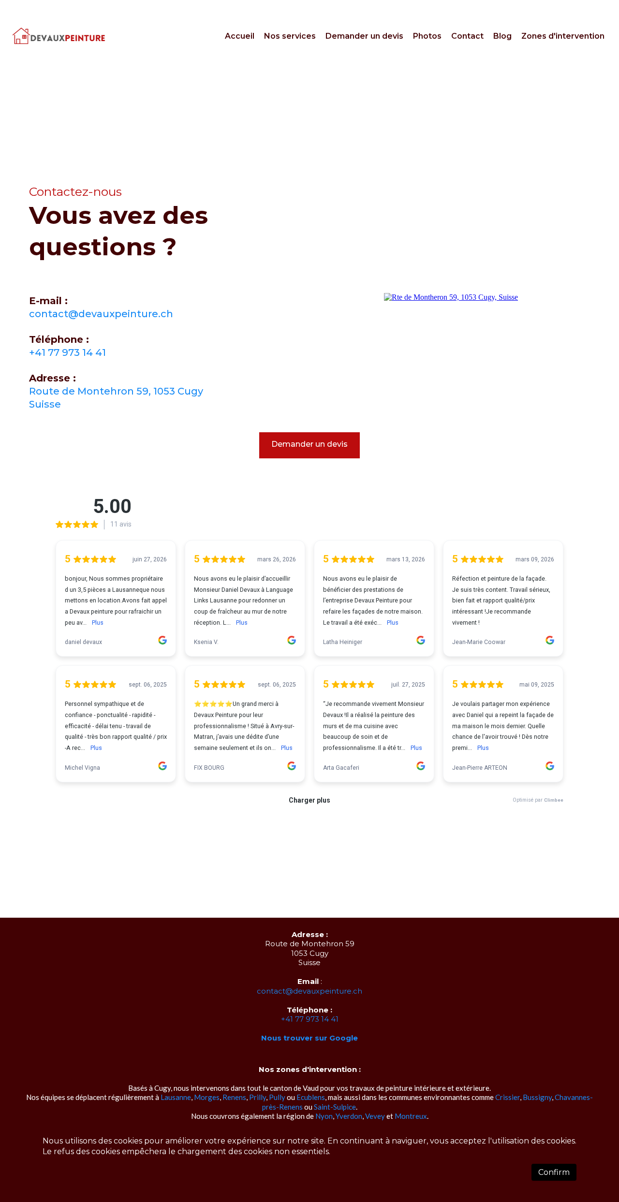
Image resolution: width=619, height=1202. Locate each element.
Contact (467, 36)
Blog (502, 36)
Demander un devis (364, 36)
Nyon (324, 1116)
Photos (427, 36)
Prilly (257, 1097)
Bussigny (537, 1097)
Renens (234, 1097)
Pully (277, 1097)
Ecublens (310, 1097)
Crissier (507, 1097)
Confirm (554, 1172)
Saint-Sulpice (335, 1106)
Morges (207, 1097)
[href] (451, 297)
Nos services (290, 36)
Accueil (239, 36)
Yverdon (349, 1116)
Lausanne (176, 1097)
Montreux (411, 1116)
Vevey (375, 1116)
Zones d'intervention (562, 36)
